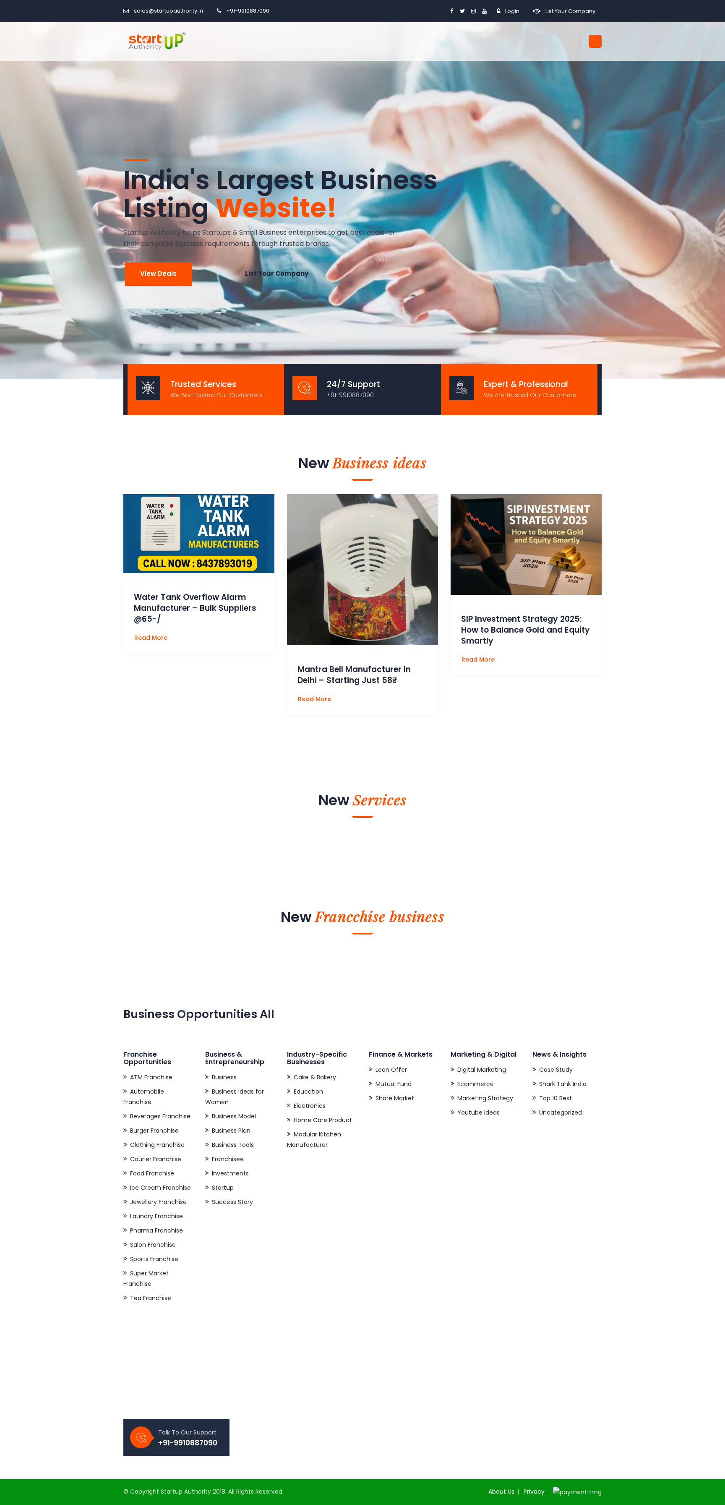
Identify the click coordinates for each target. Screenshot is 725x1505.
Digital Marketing (481, 1069)
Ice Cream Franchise (160, 1187)
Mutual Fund (394, 1084)
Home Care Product (323, 1120)
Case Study (556, 1069)
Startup (223, 1187)
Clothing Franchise (157, 1145)
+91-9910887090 (247, 11)
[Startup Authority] (155, 41)
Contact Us (269, 1401)
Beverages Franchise (160, 1116)
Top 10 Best (555, 1098)
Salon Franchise (153, 1245)
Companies (270, 1387)
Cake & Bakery (315, 1077)
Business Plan (231, 1130)
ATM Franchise (151, 1077)
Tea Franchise (150, 1298)
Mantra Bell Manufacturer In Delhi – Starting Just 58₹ (354, 675)
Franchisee (228, 1159)
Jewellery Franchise (158, 1202)
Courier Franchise (155, 1159)
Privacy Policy (395, 1373)
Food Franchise (152, 1173)
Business (224, 1077)
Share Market (395, 1098)
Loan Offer (391, 1069)
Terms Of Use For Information (419, 1387)
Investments (230, 1173)
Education (308, 1091)
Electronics (310, 1106)
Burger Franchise (154, 1130)
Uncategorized (560, 1112)
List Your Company (570, 11)
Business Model (234, 1116)
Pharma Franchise (156, 1230)
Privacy (534, 1491)
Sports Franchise (154, 1259)
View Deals (158, 273)
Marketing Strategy (485, 1098)
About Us (501, 1491)
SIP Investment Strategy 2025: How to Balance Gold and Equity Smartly (525, 629)
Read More (151, 637)
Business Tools (233, 1145)
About (262, 1373)
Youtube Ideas (478, 1112)
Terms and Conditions (408, 1401)
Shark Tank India (563, 1084)
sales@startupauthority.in (168, 11)
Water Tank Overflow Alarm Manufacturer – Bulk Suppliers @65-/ (195, 608)
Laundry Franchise (156, 1216)
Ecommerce (475, 1084)
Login (512, 11)
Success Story (232, 1202)
